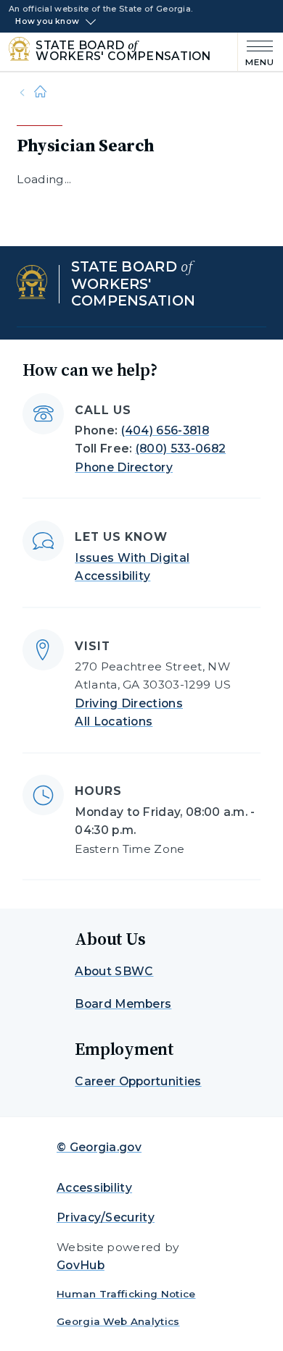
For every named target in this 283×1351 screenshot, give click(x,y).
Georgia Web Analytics (118, 1321)
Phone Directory (124, 467)
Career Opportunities (138, 1081)
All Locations (113, 721)
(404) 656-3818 (165, 430)
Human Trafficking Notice (126, 1294)
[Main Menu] (256, 51)
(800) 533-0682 (181, 448)
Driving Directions (129, 703)
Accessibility (94, 1188)
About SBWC (114, 971)
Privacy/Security (106, 1217)
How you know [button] (47, 21)
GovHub (80, 1265)
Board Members (123, 1004)
